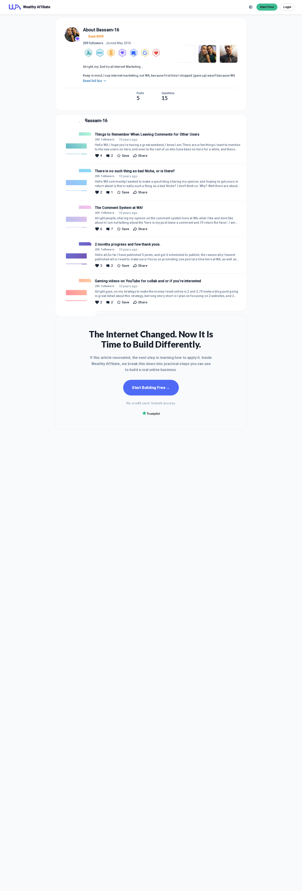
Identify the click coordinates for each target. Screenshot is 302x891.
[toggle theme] (250, 7)
